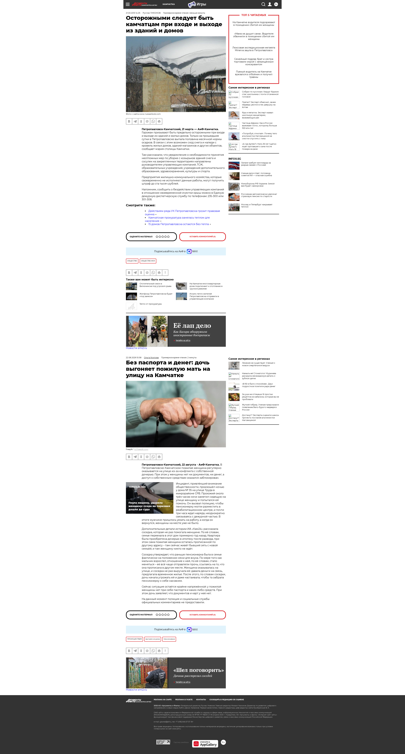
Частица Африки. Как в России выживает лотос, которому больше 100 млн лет (259, 125)
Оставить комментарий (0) (203, 237)
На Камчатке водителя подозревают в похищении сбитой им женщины (254, 23)
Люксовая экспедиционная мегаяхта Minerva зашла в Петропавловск (253, 49)
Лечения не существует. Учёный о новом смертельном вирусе (258, 364)
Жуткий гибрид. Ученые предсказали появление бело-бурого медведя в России (260, 407)
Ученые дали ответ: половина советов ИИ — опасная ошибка (256, 174)
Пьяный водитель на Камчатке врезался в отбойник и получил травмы (253, 74)
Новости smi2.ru (136, 348)
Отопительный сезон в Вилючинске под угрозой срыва (155, 284)
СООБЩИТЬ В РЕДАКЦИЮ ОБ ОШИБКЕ (226, 700)
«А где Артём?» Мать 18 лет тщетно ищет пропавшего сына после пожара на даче (259, 146)
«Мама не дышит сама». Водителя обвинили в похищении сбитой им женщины (253, 36)
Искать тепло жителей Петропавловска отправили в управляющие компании (204, 296)
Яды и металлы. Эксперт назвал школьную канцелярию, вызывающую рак (257, 115)
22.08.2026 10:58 (133, 357)
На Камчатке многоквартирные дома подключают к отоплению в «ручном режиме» (206, 286)
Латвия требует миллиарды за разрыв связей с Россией (256, 164)
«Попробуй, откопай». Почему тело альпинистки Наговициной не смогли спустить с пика (259, 136)
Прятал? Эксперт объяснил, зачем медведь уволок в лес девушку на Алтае (259, 104)
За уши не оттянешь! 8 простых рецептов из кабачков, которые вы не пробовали (260, 396)
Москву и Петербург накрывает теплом (256, 205)
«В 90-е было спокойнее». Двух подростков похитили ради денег (258, 385)
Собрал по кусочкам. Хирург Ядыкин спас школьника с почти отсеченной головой (260, 94)
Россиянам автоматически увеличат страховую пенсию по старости (259, 195)
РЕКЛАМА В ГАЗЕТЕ (184, 700)
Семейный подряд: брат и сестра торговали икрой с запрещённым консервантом (254, 62)
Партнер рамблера (181, 742)
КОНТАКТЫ (201, 700)
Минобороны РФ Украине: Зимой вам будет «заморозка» (257, 185)
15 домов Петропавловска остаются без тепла (178, 224)
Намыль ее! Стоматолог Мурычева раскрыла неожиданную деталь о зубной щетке (259, 376)
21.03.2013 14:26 (133, 13)
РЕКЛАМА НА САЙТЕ (163, 700)
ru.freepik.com (141, 449)
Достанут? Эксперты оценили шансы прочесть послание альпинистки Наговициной (260, 417)
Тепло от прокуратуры (151, 304)
